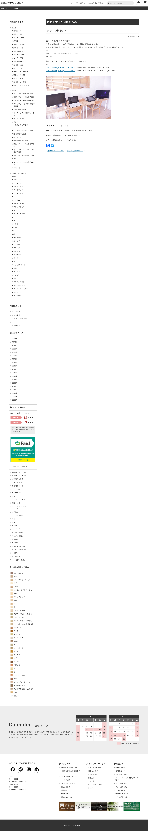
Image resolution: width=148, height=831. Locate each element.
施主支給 (91, 778)
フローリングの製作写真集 (23, 94)
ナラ (15, 217)
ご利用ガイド (120, 771)
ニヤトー (16, 244)
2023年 (15, 349)
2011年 (15, 390)
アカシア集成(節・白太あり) (23, 689)
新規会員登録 (120, 767)
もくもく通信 (65, 780)
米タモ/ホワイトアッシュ (22, 590)
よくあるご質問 (121, 774)
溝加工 (15, 41)
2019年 (15, 362)
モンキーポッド (19, 685)
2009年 (15, 397)
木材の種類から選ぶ (95, 3)
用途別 (14, 91)
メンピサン (17, 255)
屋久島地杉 (17, 238)
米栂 (15, 268)
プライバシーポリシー (123, 797)
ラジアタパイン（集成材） (23, 614)
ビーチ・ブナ (18, 638)
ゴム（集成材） (19, 617)
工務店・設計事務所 (19, 173)
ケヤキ (15, 651)
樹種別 (14, 176)
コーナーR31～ (19, 55)
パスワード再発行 (121, 783)
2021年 (15, 356)
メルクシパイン (19, 282)
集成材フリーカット (19, 476)
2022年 (15, 352)
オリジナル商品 (17, 536)
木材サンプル (17, 493)
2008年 (15, 400)
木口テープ (16, 529)
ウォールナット (19, 180)
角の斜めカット (19, 51)
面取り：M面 (18, 65)
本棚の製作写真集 (19, 110)
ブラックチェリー (19, 207)
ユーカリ (16, 241)
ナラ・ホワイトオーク (21, 580)
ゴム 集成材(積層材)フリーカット (60, 68)
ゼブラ (15, 658)
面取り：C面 (18, 68)
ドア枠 (14, 526)
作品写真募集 (65, 787)
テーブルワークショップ (97, 785)
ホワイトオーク (19, 183)
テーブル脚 (16, 489)
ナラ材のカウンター (75, 151)
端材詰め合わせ (17, 532)
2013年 (15, 383)
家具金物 (15, 543)
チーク (15, 197)
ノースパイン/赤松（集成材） (24, 624)
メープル (16, 593)
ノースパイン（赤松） (21, 289)
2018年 (15, 366)
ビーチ (15, 258)
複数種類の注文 (17, 479)
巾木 (13, 519)
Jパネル (15, 512)
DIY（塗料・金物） (19, 560)
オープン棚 (17, 137)
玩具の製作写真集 (21, 125)
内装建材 (15, 553)
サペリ (15, 679)
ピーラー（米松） (20, 675)
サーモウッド (18, 190)
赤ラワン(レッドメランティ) (23, 682)
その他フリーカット (19, 549)
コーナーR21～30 (20, 58)
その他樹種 (17, 295)
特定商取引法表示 (121, 794)
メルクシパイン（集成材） (23, 621)
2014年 (15, 379)
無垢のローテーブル (55, 151)
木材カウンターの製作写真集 (24, 155)
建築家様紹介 (93, 774)
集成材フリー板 (17, 486)
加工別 (14, 28)
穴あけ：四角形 (19, 44)
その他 (15, 122)
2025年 (15, 342)
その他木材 (16, 556)
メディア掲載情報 (94, 767)
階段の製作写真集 (19, 134)
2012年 (15, 386)
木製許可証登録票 (18, 546)
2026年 (15, 339)
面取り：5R (17, 34)
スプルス (16, 272)
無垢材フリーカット (19, 472)
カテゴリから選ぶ (76, 3)
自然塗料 (15, 539)
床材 (13, 496)
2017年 (15, 369)
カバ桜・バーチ (19, 610)
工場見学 (91, 781)
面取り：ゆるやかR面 (21, 85)
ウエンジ (16, 248)
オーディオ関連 (19, 119)
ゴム (15, 278)
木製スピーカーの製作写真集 (24, 100)
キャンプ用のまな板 (19, 318)
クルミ (15, 224)
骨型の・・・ (17, 325)
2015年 (15, 376)
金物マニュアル (66, 797)
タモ (15, 210)
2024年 (15, 345)
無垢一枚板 (16, 503)
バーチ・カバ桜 (19, 214)
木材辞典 (64, 790)
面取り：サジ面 (19, 75)
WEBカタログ (93, 771)
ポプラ (15, 261)
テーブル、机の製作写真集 (23, 130)
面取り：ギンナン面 (20, 72)
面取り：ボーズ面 (19, 82)
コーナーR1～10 (19, 61)
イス (15, 159)
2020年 (15, 359)
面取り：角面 (18, 78)
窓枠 (13, 522)
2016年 (15, 373)
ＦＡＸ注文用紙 (121, 787)
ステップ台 (16, 312)
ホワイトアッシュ (19, 193)
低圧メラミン (17, 482)
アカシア (16, 275)
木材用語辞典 (65, 794)
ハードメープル (19, 203)
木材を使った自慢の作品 (69, 767)
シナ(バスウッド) (19, 265)
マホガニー (17, 200)
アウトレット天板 (18, 499)
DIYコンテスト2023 (68, 783)
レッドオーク (18, 186)
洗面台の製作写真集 (20, 141)
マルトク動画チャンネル (69, 777)
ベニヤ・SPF (18, 292)
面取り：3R (17, 31)
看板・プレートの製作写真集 (24, 97)
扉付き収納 (16, 315)
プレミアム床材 (17, 515)
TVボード (16, 168)
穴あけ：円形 (18, 48)
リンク (90, 788)
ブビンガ (16, 251)
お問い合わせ (120, 790)
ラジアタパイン (19, 285)
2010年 (15, 393)
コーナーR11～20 (20, 38)
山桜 (15, 227)
